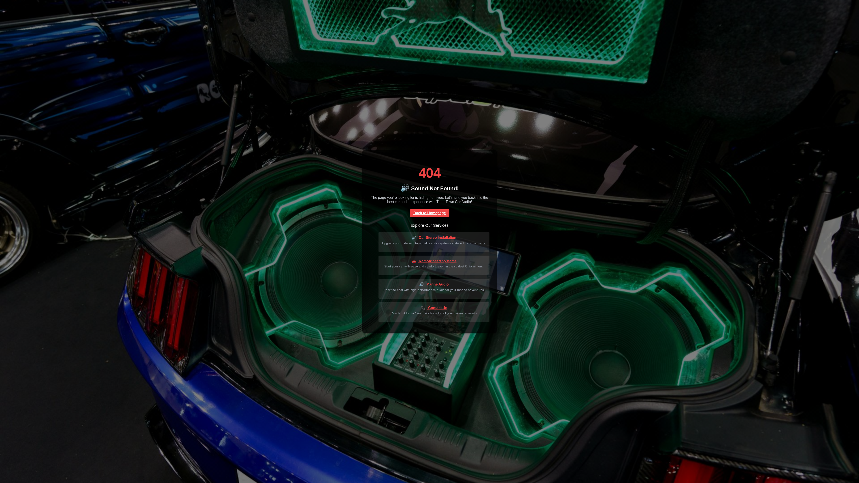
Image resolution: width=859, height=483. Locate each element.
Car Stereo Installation (434, 237)
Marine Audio (434, 284)
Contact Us (434, 308)
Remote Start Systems (434, 261)
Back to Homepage (429, 213)
